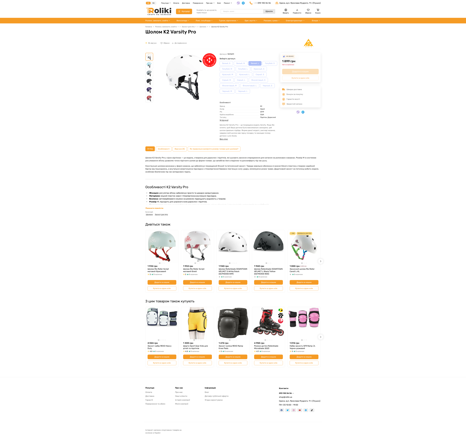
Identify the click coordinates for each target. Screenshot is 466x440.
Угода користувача (214, 400)
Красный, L (244, 74)
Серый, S (260, 74)
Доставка (186, 3)
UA (148, 3)
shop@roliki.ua (285, 397)
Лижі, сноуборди (203, 21)
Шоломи (149, 215)
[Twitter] (287, 410)
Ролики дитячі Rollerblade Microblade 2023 (266, 347)
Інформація (210, 388)
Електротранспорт (294, 21)
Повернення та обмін (155, 404)
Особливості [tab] (164, 149)
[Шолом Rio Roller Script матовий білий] (197, 246)
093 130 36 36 (285, 393)
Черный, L (242, 91)
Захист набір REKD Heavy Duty (159, 347)
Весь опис (224, 139)
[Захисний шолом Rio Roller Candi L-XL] (304, 246)
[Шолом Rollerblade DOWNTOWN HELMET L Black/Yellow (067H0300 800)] (268, 246)
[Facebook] (281, 410)
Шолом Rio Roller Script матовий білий (193, 270)
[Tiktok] (311, 410)
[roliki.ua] (158, 11)
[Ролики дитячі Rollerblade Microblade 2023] (268, 323)
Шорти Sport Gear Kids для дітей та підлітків (195, 347)
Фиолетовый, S (258, 80)
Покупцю (165, 3)
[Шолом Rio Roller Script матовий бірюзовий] (162, 246)
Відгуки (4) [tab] (180, 149)
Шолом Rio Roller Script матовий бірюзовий (158, 270)
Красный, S (259, 69)
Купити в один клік (162, 288)
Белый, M (240, 63)
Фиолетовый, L (250, 85)
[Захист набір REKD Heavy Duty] (162, 323)
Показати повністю (154, 208)
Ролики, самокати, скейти (156, 21)
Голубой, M (227, 69)
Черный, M (227, 91)
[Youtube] (299, 410)
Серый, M (226, 80)
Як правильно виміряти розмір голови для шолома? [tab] (214, 149)
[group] (187, 88)
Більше (315, 21)
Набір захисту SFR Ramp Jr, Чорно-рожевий (302, 347)
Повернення (198, 3)
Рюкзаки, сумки (271, 21)
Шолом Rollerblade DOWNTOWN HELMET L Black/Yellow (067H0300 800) (268, 271)
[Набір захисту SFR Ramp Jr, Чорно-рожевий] (304, 323)
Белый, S (226, 63)
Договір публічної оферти (217, 396)
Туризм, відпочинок (227, 21)
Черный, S (267, 85)
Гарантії (149, 400)
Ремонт (227, 3)
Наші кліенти (181, 396)
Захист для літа (161, 215)
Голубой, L (243, 69)
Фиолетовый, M (229, 85)
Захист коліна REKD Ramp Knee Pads (231, 347)
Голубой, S (270, 63)
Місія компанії (181, 404)
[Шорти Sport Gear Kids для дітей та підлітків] (197, 323)
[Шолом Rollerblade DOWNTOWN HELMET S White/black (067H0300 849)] (233, 246)
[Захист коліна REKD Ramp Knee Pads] (233, 323)
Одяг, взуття (250, 21)
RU (153, 3)
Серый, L (241, 80)
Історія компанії (182, 400)
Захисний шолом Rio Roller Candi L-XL (302, 270)
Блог (219, 3)
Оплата (176, 3)
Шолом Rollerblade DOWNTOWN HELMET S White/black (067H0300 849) (233, 271)
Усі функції (224, 120)
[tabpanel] (233, 186)
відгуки (153, 43)
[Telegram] (305, 410)
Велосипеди (182, 21)
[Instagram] (293, 410)
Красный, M (227, 74)
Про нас (209, 3)
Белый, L (255, 63)
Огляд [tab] (150, 149)
